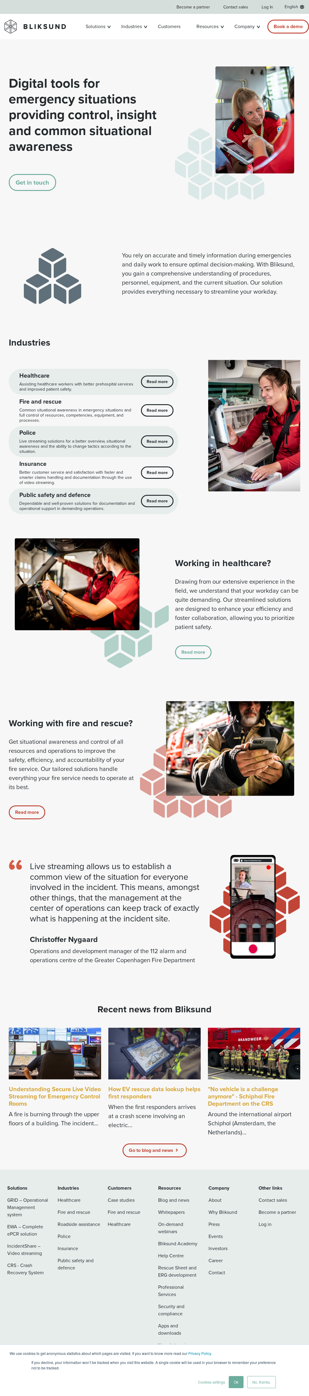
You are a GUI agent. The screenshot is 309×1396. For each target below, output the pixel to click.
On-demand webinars (170, 1228)
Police (64, 1236)
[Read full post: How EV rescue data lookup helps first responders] (154, 1053)
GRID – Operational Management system (27, 1207)
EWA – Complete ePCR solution (25, 1230)
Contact (217, 1272)
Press (214, 1224)
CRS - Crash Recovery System (25, 1269)
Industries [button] (131, 26)
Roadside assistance (79, 1224)
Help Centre (171, 1255)
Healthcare (69, 1200)
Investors (218, 1248)
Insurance (68, 1248)
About (215, 1200)
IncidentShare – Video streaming (24, 1250)
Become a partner (193, 7)
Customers (169, 26)
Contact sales (235, 7)
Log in (265, 1224)
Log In (267, 7)
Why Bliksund (223, 1212)
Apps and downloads (169, 1329)
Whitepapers (171, 1212)
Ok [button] (236, 1382)
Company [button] (244, 26)
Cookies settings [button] (211, 1382)
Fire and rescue (74, 1212)
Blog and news (173, 1200)
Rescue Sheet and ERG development (177, 1271)
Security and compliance (171, 1310)
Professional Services (171, 1291)
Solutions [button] (95, 26)
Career (216, 1260)
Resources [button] (207, 26)
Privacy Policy (199, 1353)
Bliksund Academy (177, 1243)
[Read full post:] (254, 1053)
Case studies (121, 1200)
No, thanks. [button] (261, 1382)
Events (216, 1236)
